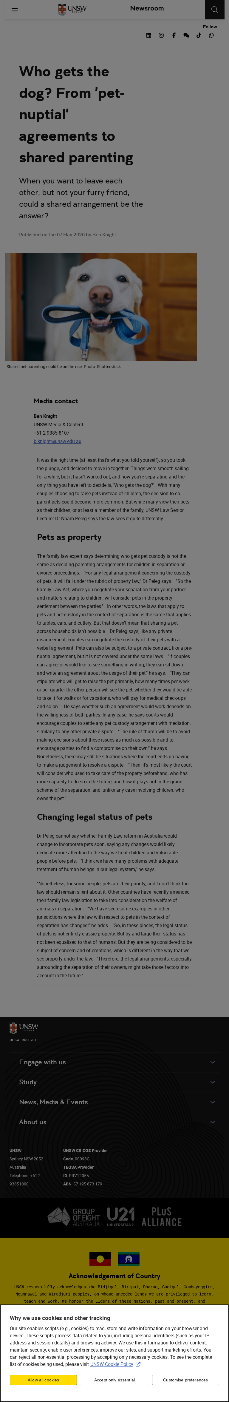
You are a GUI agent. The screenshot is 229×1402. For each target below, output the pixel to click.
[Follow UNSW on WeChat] (186, 34)
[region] (114, 1353)
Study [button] (28, 1082)
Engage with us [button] (42, 1062)
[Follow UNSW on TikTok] (199, 34)
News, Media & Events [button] (53, 1102)
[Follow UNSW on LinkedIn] (149, 34)
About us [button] (33, 1122)
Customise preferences (185, 1380)
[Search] (215, 9)
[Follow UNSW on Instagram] (161, 34)
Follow (210, 26)
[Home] (72, 10)
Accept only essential (114, 1380)
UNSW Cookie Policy (116, 1364)
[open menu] (14, 9)
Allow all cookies (43, 1380)
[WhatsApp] (211, 34)
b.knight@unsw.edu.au (57, 441)
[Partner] (144, 10)
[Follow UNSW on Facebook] (174, 34)
